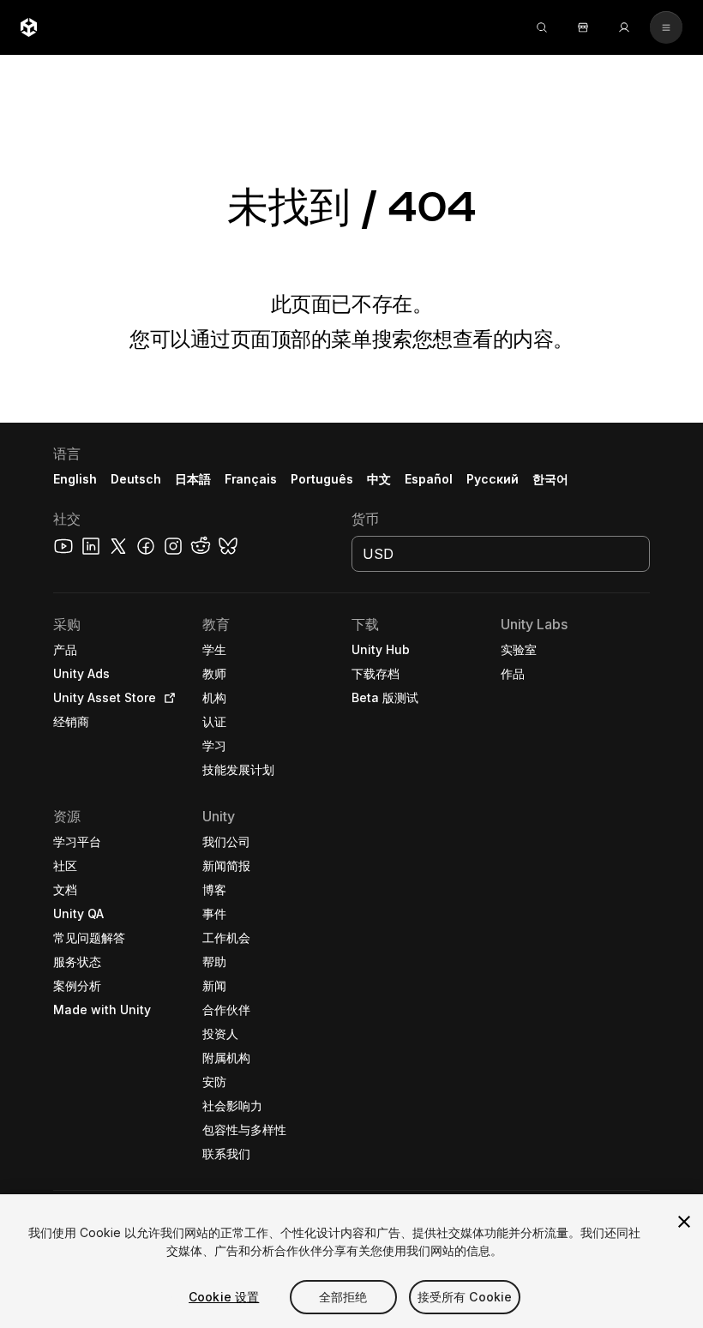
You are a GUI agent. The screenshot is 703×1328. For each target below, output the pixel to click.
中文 (379, 479)
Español (429, 479)
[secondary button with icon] (666, 27)
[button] (351, 875)
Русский (492, 479)
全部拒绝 (343, 1296)
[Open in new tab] (166, 698)
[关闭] (684, 1222)
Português (322, 479)
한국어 (550, 479)
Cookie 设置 (224, 1296)
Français (251, 479)
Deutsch (136, 479)
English (75, 479)
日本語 (193, 479)
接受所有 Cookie (465, 1296)
